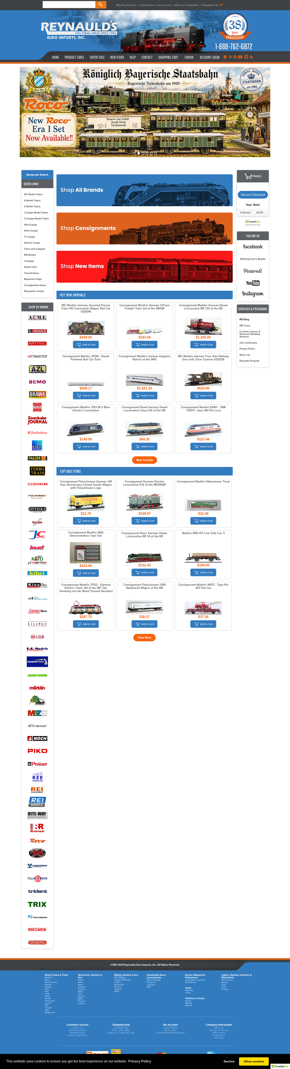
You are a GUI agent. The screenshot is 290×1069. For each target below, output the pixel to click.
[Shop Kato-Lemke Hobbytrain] (37, 560)
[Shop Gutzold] (37, 509)
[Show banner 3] (143, 153)
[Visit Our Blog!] (230, 57)
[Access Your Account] (209, 57)
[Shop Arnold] (37, 331)
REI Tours (244, 325)
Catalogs (29, 261)
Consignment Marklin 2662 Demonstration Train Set (85, 534)
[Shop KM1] (37, 598)
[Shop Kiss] (37, 585)
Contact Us (77, 1027)
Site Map (218, 1038)
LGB (47, 994)
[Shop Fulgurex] (37, 496)
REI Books (30, 255)
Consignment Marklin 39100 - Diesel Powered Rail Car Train (85, 358)
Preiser (82, 989)
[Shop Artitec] (37, 344)
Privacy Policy (247, 348)
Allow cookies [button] (254, 1061)
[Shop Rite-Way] (37, 815)
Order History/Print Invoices (170, 1032)
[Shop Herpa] (37, 522)
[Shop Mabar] (37, 662)
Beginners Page (33, 279)
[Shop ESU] (37, 445)
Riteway (189, 990)
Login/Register (170, 1027)
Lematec (151, 984)
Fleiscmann (51, 982)
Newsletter (193, 5)
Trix (47, 991)
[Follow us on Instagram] (246, 57)
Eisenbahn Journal (195, 980)
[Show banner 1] (134, 153)
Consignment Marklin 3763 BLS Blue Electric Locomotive (86, 409)
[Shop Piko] (37, 751)
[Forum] (188, 57)
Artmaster (119, 984)
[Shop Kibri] (37, 573)
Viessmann (227, 980)
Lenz (223, 987)
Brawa (48, 984)
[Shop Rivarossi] (37, 828)
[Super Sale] (97, 57)
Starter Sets (30, 267)
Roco (47, 980)
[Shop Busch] (37, 407)
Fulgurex (151, 982)
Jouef (48, 1003)
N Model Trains (32, 200)
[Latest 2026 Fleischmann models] (145, 112)
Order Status (147, 5)
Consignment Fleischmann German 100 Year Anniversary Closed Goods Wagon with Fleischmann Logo (86, 484)
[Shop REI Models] (37, 802)
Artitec (81, 1003)
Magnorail (50, 1012)
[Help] (133, 57)
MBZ (80, 998)
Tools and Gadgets (34, 249)
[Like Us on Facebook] (225, 57)
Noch (80, 984)
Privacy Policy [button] (139, 1061)
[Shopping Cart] (168, 57)
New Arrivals (144, 460)
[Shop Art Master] (37, 356)
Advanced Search (37, 174)
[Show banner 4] (147, 153)
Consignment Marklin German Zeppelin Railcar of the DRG (144, 358)
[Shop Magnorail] (37, 675)
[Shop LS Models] (37, 649)
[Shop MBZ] (37, 713)
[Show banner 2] (138, 153)
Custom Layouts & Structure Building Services (249, 334)
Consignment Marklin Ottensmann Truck (203, 481)
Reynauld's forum (34, 291)
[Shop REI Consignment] (37, 789)
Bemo (48, 998)
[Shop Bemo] (37, 382)
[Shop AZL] (37, 369)
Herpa (188, 1001)
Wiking (188, 1003)
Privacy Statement (77, 1035)
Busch (81, 996)
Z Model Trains (32, 206)
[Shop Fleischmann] (37, 484)
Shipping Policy (77, 1032)
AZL (47, 1005)
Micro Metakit (153, 980)
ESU (223, 984)
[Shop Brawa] (37, 395)
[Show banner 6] (155, 153)
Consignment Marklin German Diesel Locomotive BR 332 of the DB (203, 307)
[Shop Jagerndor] (37, 535)
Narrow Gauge (32, 242)
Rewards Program (249, 361)
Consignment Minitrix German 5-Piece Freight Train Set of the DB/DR (145, 307)
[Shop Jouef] (37, 547)
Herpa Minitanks (122, 980)
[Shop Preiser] (37, 764)
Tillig (47, 996)
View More (144, 637)
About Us (219, 1027)
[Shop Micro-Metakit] (37, 726)
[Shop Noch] (37, 739)
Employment (218, 1035)
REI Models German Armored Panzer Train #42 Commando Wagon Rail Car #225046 (85, 308)
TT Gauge (29, 237)
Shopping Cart (210, 5)
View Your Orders (77, 1030)
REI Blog (244, 319)
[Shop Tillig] (37, 879)
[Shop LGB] (37, 637)
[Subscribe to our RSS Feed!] (251, 57)
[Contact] (147, 57)
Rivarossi (50, 1001)
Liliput (48, 987)
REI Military (120, 977)
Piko (47, 989)
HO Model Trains (33, 194)
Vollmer (82, 987)
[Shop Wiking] (37, 942)
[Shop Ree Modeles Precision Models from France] (37, 777)
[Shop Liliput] (37, 624)
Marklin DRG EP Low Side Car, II (203, 533)
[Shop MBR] (37, 700)
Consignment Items (35, 285)
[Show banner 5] (151, 153)
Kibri (80, 982)
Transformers (31, 273)
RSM (80, 991)
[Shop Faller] (37, 458)
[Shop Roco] (37, 840)
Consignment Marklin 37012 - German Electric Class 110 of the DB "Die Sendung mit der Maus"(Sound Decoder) (86, 588)
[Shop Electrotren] (37, 433)
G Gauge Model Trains (36, 218)
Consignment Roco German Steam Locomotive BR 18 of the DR (144, 535)
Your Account (164, 5)
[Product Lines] (74, 57)
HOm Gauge (31, 230)
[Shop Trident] (37, 891)
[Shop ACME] (37, 318)
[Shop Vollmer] (37, 930)
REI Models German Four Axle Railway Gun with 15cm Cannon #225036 (203, 358)
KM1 (47, 1010)
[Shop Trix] (37, 904)
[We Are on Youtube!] (240, 57)
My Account (170, 1030)
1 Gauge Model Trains (36, 212)
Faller (81, 980)
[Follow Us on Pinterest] (235, 57)
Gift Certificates (248, 342)
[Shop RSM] (37, 853)
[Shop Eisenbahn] (37, 420)
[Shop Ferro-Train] (37, 471)
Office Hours (218, 1032)
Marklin (48, 977)
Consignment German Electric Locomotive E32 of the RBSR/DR (144, 483)
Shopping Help (121, 1027)
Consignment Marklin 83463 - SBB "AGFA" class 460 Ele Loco (203, 409)
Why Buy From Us (126, 5)
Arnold (48, 1008)
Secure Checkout (253, 194)
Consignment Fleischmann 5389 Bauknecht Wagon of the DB (144, 586)
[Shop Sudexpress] (37, 866)
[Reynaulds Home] (49, 57)
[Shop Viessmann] (37, 917)
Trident (117, 989)
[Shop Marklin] (37, 688)
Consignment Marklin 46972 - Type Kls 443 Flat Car (203, 586)
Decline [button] (229, 1061)
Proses (81, 1001)
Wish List (180, 5)
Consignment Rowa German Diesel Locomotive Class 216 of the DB (145, 409)
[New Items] (117, 57)
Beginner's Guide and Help (121, 1032)
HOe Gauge (30, 224)
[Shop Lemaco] (37, 611)
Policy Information (121, 1030)
